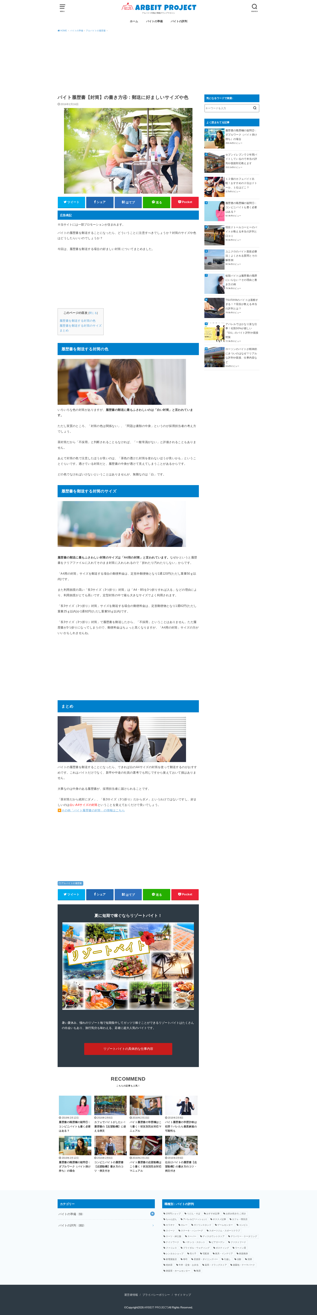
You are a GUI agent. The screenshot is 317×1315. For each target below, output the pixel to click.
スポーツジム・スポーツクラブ (224, 1230)
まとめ (64, 330)
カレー (184, 1225)
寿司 (185, 1259)
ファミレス (171, 1248)
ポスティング (222, 1248)
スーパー (191, 1236)
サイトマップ (182, 1294)
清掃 (249, 1259)
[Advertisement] (158, 62)
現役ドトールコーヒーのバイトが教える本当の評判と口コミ (241, 232)
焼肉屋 (169, 1265)
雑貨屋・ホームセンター (178, 1271)
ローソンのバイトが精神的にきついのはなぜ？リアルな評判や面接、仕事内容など (241, 356)
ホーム (134, 21)
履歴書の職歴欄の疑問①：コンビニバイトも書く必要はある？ (241, 207)
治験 (239, 1259)
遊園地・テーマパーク (244, 1265)
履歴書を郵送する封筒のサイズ (81, 325)
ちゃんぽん (171, 1219)
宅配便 (206, 1253)
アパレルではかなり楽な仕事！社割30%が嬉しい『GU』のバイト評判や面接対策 (241, 331)
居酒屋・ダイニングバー (206, 1259)
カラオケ (170, 1225)
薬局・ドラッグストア (216, 1265)
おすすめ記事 (213, 1213)
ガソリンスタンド (202, 1225)
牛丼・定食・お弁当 (188, 1265)
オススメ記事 (219, 1219)
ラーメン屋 (240, 1248)
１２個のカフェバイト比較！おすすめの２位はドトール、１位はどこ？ (241, 183)
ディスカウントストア (214, 1236)
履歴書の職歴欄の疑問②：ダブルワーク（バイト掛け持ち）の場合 (241, 135)
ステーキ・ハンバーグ (192, 1230)
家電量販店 (171, 1259)
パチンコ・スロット (195, 1242)
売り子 (193, 1253)
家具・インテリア (224, 1253)
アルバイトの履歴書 (71, 883)
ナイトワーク (172, 1242)
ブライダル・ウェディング (196, 1248)
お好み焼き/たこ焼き (236, 1213)
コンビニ (243, 1225)
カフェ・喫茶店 (239, 1219)
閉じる (93, 312)
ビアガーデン (218, 1242)
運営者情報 (131, 1294)
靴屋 (198, 1271)
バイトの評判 (179, 21)
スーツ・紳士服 (173, 1236)
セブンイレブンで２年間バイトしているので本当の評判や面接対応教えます (241, 159)
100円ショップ (173, 1213)
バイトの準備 (154, 21)
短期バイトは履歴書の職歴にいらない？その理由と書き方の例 (241, 280)
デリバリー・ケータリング (244, 1236)
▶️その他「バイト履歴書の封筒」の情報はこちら (91, 810)
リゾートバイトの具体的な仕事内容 (128, 1049)
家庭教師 (243, 1253)
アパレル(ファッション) (195, 1219)
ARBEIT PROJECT (155, 1307)
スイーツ (170, 1230)
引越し (227, 1259)
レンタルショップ (174, 1253)
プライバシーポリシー (156, 1294)
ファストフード (238, 1242)
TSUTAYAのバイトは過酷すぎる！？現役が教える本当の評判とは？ (241, 304)
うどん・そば (193, 1213)
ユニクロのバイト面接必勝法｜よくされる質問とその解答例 (241, 256)
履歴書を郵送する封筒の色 (78, 320)
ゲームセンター (225, 1225)
